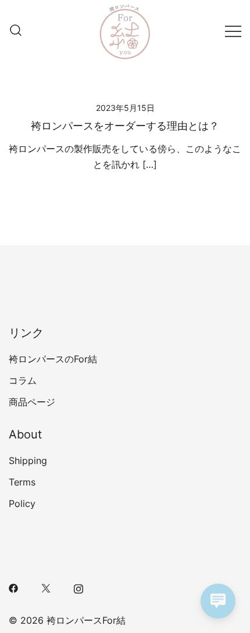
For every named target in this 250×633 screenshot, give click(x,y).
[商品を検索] (16, 31)
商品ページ (32, 402)
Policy (22, 503)
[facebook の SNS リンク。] (13, 587)
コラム (23, 380)
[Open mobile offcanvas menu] (233, 30)
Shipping (28, 460)
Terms (22, 482)
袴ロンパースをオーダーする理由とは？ (125, 126)
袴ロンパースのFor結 (53, 359)
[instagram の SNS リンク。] (78, 587)
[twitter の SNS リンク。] (46, 587)
